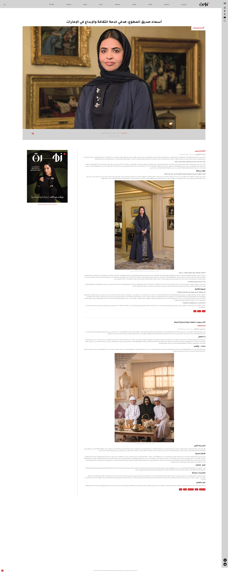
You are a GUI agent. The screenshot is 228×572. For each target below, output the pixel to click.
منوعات (199, 311)
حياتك (101, 4)
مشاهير (166, 4)
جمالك (134, 4)
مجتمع (203, 311)
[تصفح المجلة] (225, 568)
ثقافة (195, 311)
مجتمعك (117, 4)
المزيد (94, 570)
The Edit (51, 4)
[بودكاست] (225, 564)
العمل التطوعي (202, 489)
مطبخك (68, 4)
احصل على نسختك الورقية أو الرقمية (47, 204)
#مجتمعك (124, 133)
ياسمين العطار (199, 329)
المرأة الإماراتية (190, 489)
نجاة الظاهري (200, 155)
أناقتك (150, 4)
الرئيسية (183, 4)
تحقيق (181, 489)
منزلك (85, 4)
